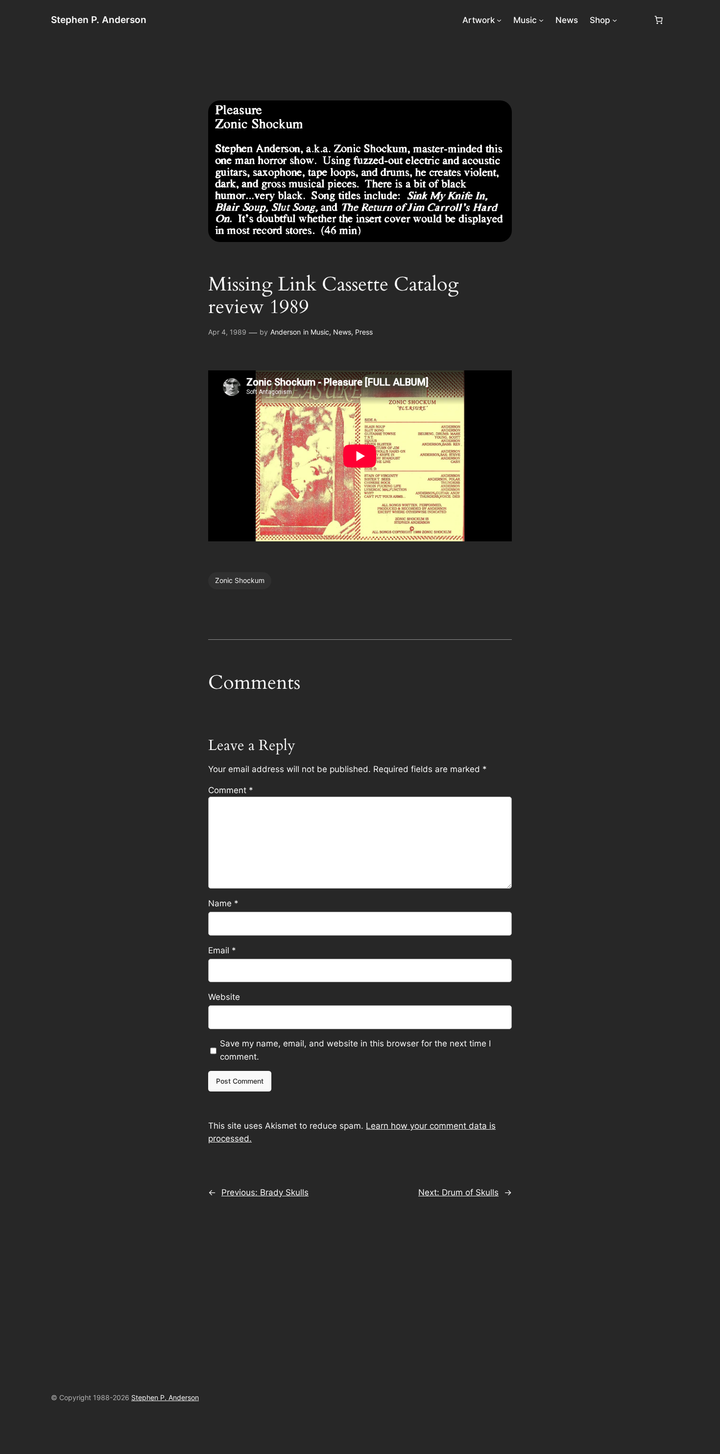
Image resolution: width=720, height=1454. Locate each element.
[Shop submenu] (614, 20)
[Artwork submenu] (499, 20)
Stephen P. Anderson (98, 19)
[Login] (635, 20)
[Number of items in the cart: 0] (658, 20)
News (342, 332)
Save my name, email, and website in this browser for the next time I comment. (355, 1050)
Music (320, 332)
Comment (230, 790)
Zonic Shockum (239, 580)
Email (222, 950)
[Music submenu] (541, 20)
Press (364, 332)
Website (224, 997)
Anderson (285, 332)
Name (223, 903)
